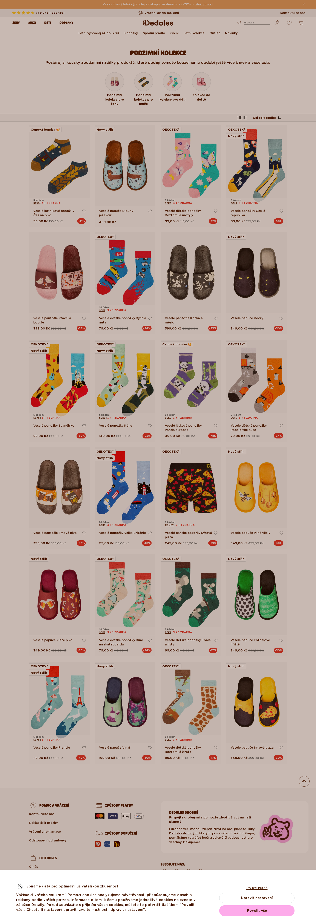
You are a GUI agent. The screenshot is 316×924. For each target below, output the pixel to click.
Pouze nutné (257, 888)
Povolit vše (257, 911)
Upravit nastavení (257, 898)
